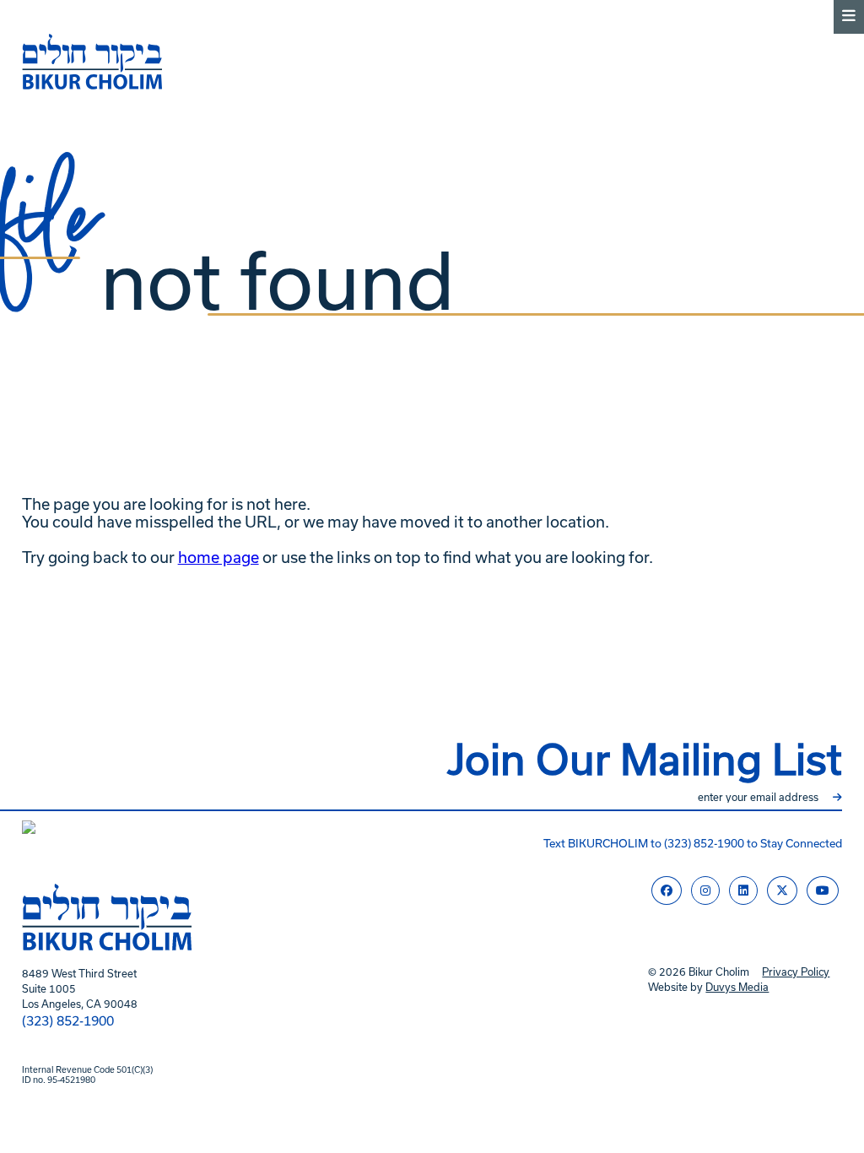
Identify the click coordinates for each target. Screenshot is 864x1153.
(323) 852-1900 (68, 1021)
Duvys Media (737, 987)
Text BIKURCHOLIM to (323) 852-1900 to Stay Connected (692, 843)
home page (218, 557)
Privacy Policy (795, 971)
